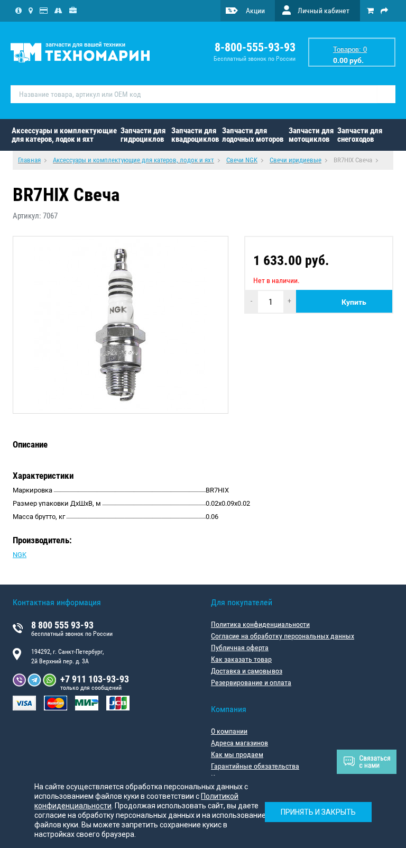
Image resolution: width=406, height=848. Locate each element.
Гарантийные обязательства (255, 766)
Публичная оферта (240, 647)
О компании (229, 731)
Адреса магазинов (239, 742)
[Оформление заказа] (384, 10)
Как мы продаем (237, 754)
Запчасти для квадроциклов (195, 135)
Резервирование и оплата (251, 682)
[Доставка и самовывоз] (58, 10)
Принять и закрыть (318, 812)
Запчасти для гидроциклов (143, 135)
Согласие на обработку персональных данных (282, 636)
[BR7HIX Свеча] (120, 325)
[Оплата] (44, 10)
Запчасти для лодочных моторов (252, 135)
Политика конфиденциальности (260, 624)
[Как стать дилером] (73, 10)
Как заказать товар (241, 659)
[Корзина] (370, 10)
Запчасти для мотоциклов (311, 135)
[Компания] (18, 10)
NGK (19, 554)
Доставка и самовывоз (246, 670)
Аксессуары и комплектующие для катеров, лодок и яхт (64, 135)
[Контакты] (31, 10)
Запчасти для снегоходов (359, 135)
